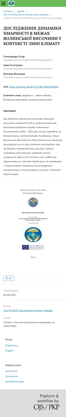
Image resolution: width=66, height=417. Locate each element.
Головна (7, 11)
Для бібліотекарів (14, 381)
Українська (11, 345)
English (9, 350)
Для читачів (11, 371)
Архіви (20, 11)
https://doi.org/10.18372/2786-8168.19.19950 (34, 86)
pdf (10, 278)
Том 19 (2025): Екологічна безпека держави (26, 14)
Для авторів (11, 376)
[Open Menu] (3, 3)
